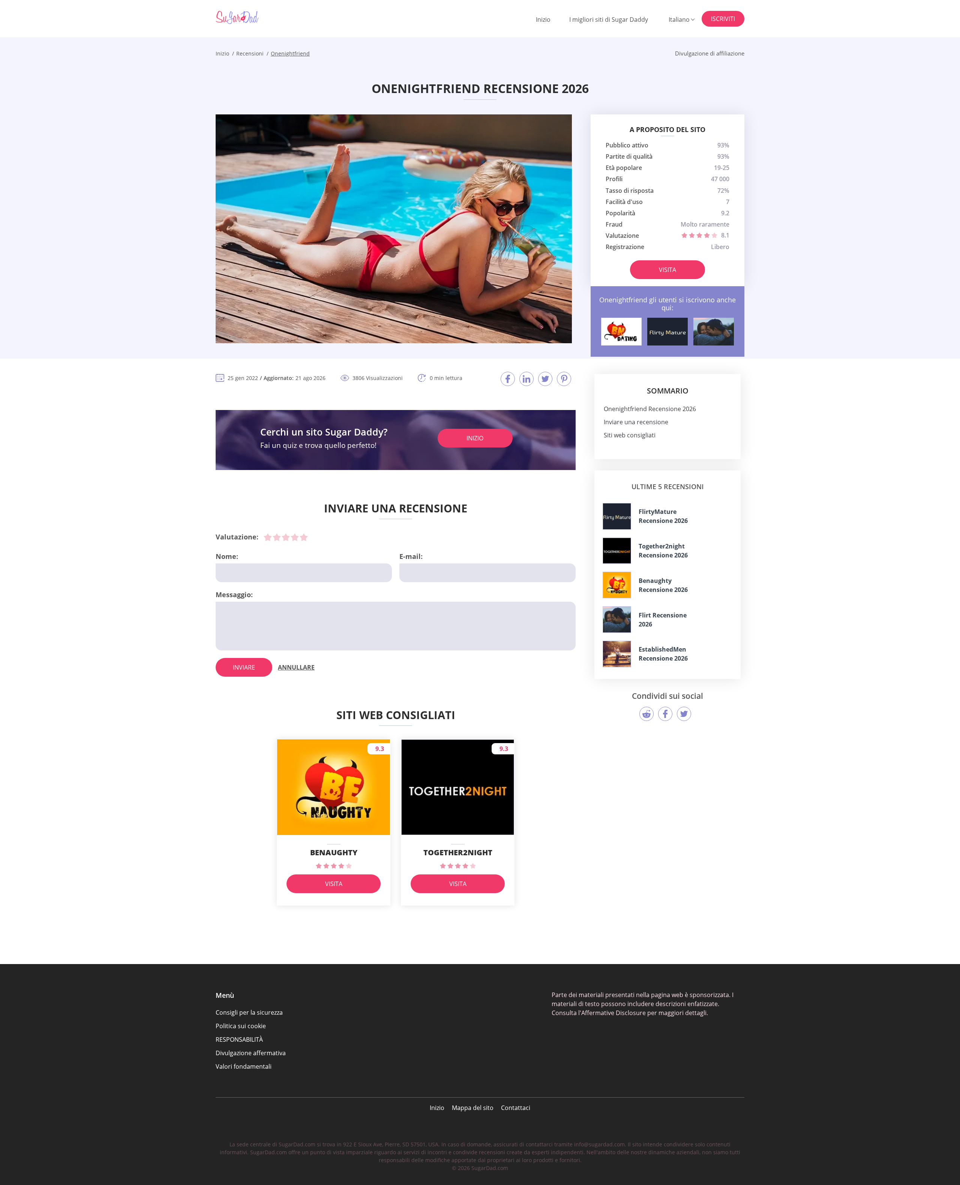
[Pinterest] (564, 379)
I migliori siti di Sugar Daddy (608, 19)
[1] (268, 537)
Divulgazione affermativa (251, 1053)
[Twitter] (545, 379)
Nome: (227, 556)
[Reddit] (646, 714)
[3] (286, 537)
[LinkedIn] (526, 379)
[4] (295, 537)
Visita (667, 270)
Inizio (543, 19)
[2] (277, 537)
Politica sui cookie (241, 1026)
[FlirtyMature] (667, 331)
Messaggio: (234, 594)
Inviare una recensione (636, 422)
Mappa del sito (473, 1108)
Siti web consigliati (630, 435)
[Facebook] (508, 379)
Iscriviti (723, 19)
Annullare (296, 667)
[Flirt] (713, 331)
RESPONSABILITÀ (239, 1039)
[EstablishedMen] (617, 654)
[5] (304, 537)
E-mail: (411, 556)
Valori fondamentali (244, 1066)
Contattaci (515, 1108)
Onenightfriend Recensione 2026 (650, 409)
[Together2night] (617, 551)
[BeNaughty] (621, 331)
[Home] (253, 17)
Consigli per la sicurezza (249, 1012)
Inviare (244, 667)
